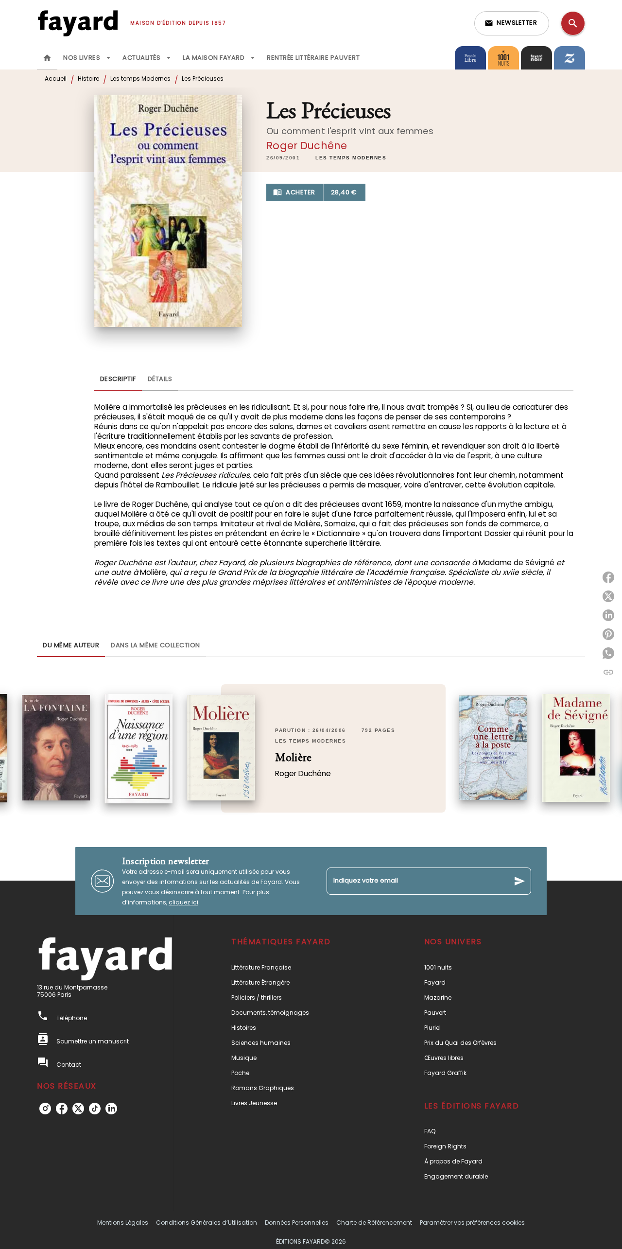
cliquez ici (183, 902)
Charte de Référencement (374, 1222)
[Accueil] (78, 23)
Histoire (88, 78)
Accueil (56, 78)
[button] (511, 23)
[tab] (47, 57)
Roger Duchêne (306, 146)
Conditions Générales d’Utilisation (206, 1222)
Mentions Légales (122, 1222)
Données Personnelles (296, 1222)
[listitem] (45, 1108)
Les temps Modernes (140, 78)
